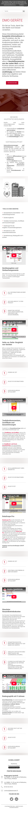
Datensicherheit (14, 807)
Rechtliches (14, 763)
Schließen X (21, 4)
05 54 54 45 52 (8, 787)
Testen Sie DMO (12, 83)
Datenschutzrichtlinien (14, 765)
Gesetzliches (19, 806)
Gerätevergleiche (9, 217)
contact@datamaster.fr (11, 790)
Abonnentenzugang (14, 767)
